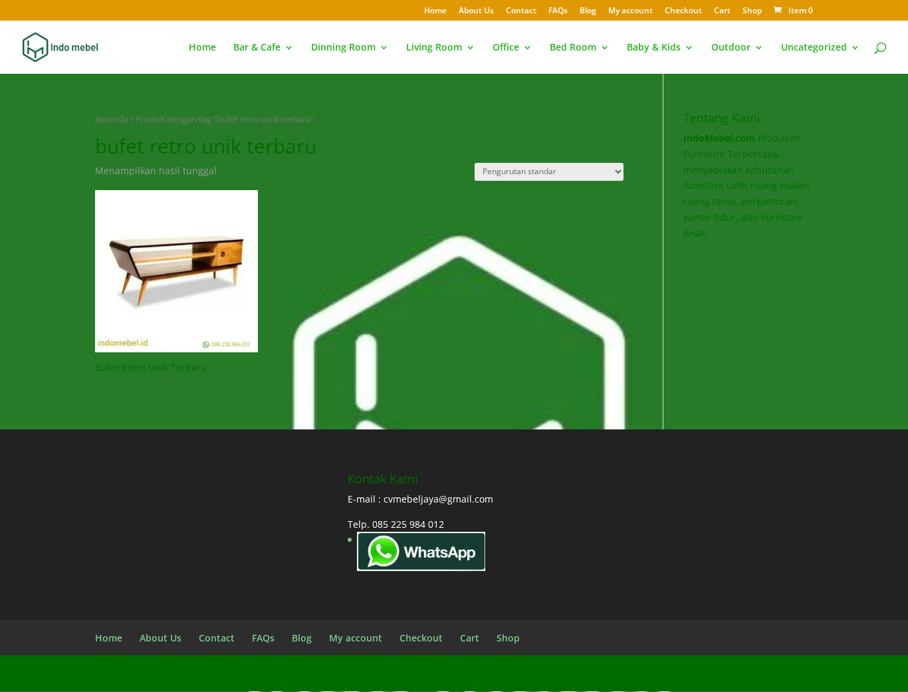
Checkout (683, 11)
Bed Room (573, 48)
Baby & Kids (654, 48)
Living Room (434, 48)
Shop (752, 11)
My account (630, 11)
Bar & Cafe (257, 48)
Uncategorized (814, 48)
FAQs (558, 11)
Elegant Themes (202, 673)
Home (435, 11)
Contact (521, 11)
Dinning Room (343, 48)
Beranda (111, 119)
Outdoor (730, 48)
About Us (476, 11)
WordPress (341, 673)
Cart (722, 11)
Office (506, 48)
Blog (588, 11)
